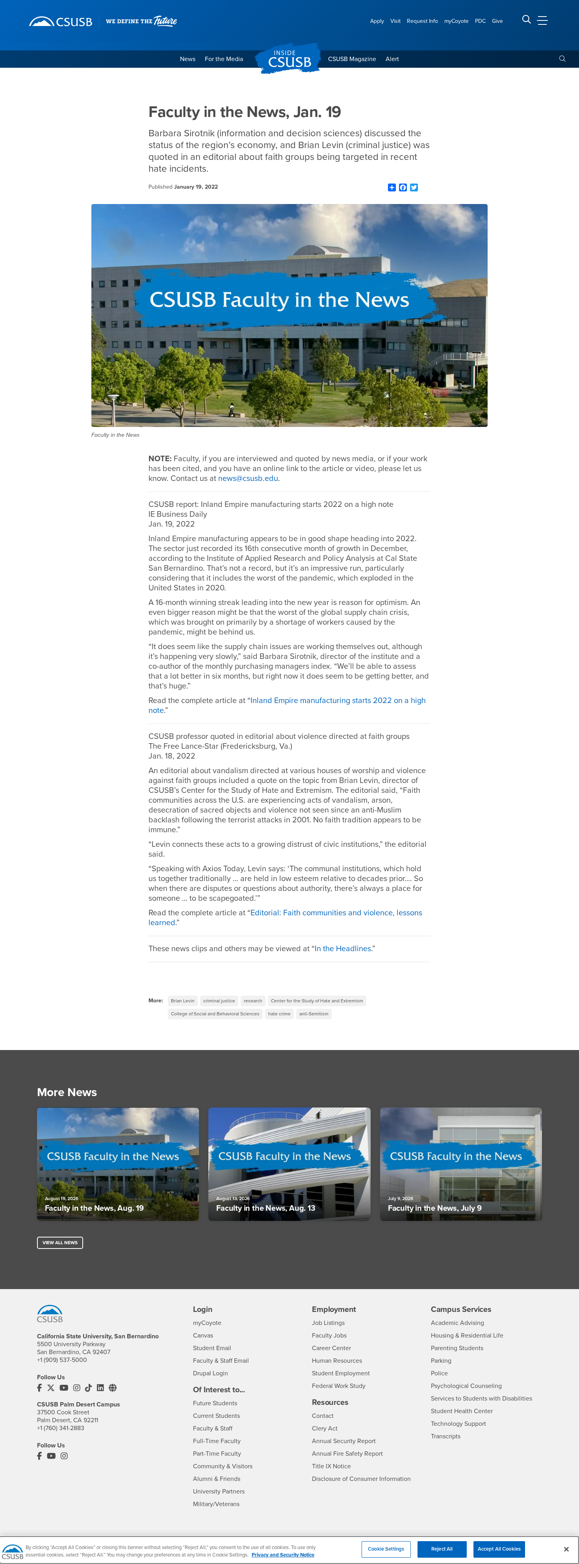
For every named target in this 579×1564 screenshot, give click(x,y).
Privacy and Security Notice (283, 1555)
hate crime (279, 1014)
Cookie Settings (386, 1549)
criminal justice (219, 1001)
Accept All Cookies (499, 1549)
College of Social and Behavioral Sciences (215, 1014)
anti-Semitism (313, 1014)
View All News (60, 1242)
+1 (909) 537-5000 (62, 1360)
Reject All (442, 1549)
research (253, 1001)
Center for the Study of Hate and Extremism (317, 1001)
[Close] (566, 1549)
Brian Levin (183, 1001)
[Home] (60, 21)
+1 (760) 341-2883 (60, 1428)
